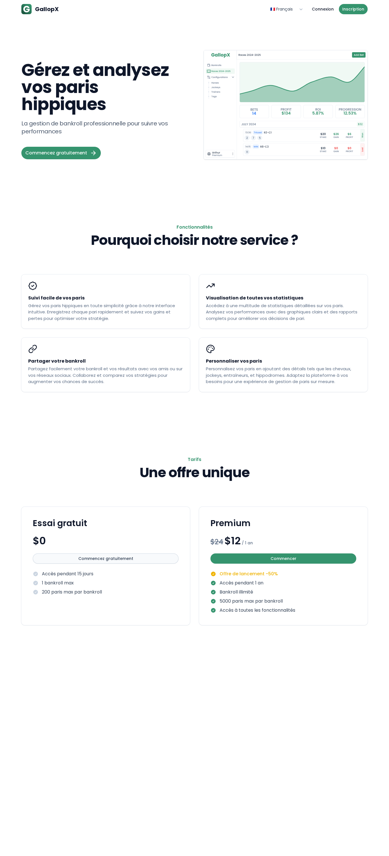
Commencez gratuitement (105, 558)
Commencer (283, 558)
